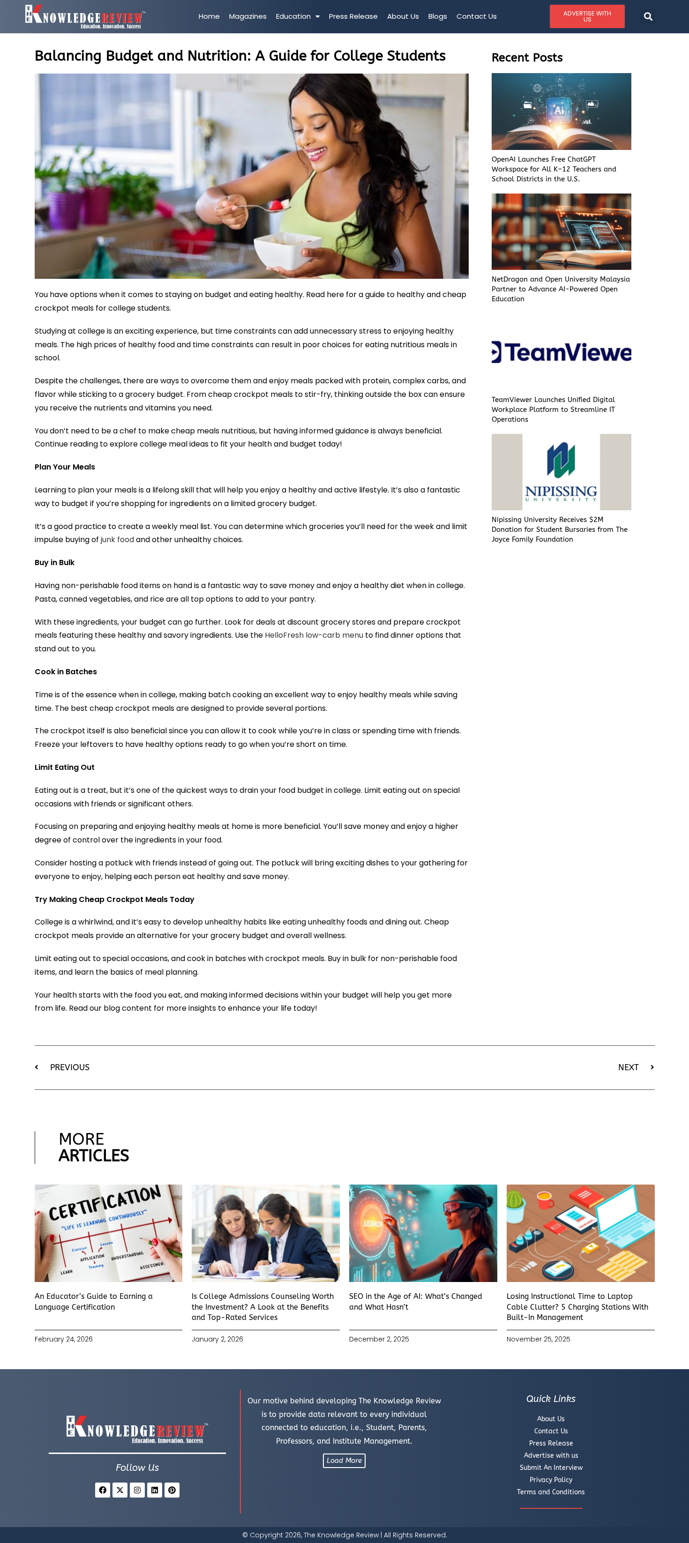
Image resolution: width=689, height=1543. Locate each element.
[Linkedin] (154, 1490)
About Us (403, 16)
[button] (648, 16)
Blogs (437, 16)
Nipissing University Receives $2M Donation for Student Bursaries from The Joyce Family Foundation (560, 529)
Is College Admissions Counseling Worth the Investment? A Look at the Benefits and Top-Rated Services (263, 1307)
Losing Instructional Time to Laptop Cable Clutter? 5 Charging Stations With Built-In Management (577, 1307)
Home (209, 16)
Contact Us (477, 16)
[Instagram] (137, 1490)
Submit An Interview (551, 1468)
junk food (117, 539)
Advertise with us (551, 1456)
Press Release (353, 16)
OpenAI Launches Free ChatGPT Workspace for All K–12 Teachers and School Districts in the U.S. (554, 169)
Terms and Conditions (551, 1492)
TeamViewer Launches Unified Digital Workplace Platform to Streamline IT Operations (553, 409)
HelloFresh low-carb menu (314, 635)
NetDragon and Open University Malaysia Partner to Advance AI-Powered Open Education (561, 289)
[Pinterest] (172, 1490)
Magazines (248, 16)
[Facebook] (102, 1490)
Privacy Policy (551, 1480)
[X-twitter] (119, 1490)
